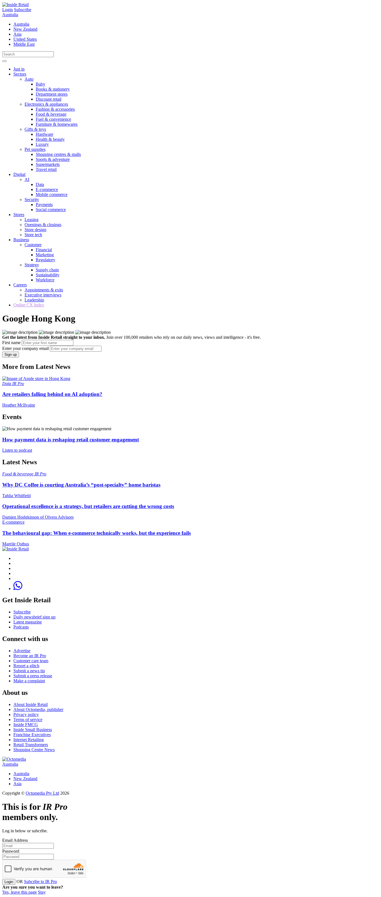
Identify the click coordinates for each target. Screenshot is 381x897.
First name (11, 342)
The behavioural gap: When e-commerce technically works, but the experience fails (96, 533)
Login (7, 9)
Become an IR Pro (29, 655)
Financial (44, 249)
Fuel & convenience (53, 119)
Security (32, 199)
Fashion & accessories (55, 109)
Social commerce (51, 209)
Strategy (32, 264)
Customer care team (30, 660)
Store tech (33, 234)
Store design (35, 229)
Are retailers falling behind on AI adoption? (52, 394)
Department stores (51, 94)
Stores (18, 214)
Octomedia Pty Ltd (42, 793)
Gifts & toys (35, 129)
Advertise (21, 650)
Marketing (45, 254)
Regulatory (45, 259)
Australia (10, 14)
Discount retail (48, 99)
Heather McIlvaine (18, 405)
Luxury (42, 144)
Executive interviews (43, 294)
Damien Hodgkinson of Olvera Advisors (38, 517)
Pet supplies (35, 149)
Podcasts (21, 627)
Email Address (15, 840)
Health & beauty (50, 139)
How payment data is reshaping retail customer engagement (70, 440)
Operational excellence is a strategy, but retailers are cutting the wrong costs (88, 506)
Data (40, 184)
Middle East (24, 44)
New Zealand (25, 29)
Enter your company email (25, 348)
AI (27, 179)
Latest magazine (27, 622)
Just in (19, 69)
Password (10, 851)
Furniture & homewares (57, 124)
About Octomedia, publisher (38, 709)
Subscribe (22, 9)
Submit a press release (32, 675)
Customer (33, 244)
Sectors (19, 74)
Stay (42, 892)
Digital (19, 174)
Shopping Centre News (34, 749)
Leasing (31, 219)
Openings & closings (43, 224)
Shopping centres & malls (58, 154)
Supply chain (47, 269)
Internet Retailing (28, 739)
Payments (44, 204)
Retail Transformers (30, 744)
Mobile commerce (51, 194)
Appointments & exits (44, 289)
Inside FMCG (25, 724)
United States (25, 39)
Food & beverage (51, 114)
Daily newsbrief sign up (34, 617)
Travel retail (46, 169)
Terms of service (27, 719)
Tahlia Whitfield (16, 495)
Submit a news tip (29, 670)
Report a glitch (26, 665)
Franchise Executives (32, 734)
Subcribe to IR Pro (40, 881)
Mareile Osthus (15, 543)
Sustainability (47, 274)
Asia (17, 34)
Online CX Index (28, 305)
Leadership (34, 300)
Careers (20, 284)
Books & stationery (53, 89)
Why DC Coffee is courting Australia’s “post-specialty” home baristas (81, 485)
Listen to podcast (17, 450)
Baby (40, 84)
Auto (29, 79)
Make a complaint (29, 680)
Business (21, 239)
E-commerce (47, 189)
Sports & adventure (53, 159)
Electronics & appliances (46, 104)
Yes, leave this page (19, 892)
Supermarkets (48, 164)
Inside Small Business (32, 729)
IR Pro (18, 383)
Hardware (44, 134)
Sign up (10, 354)
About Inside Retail (30, 704)
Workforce (45, 279)
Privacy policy (26, 714)
